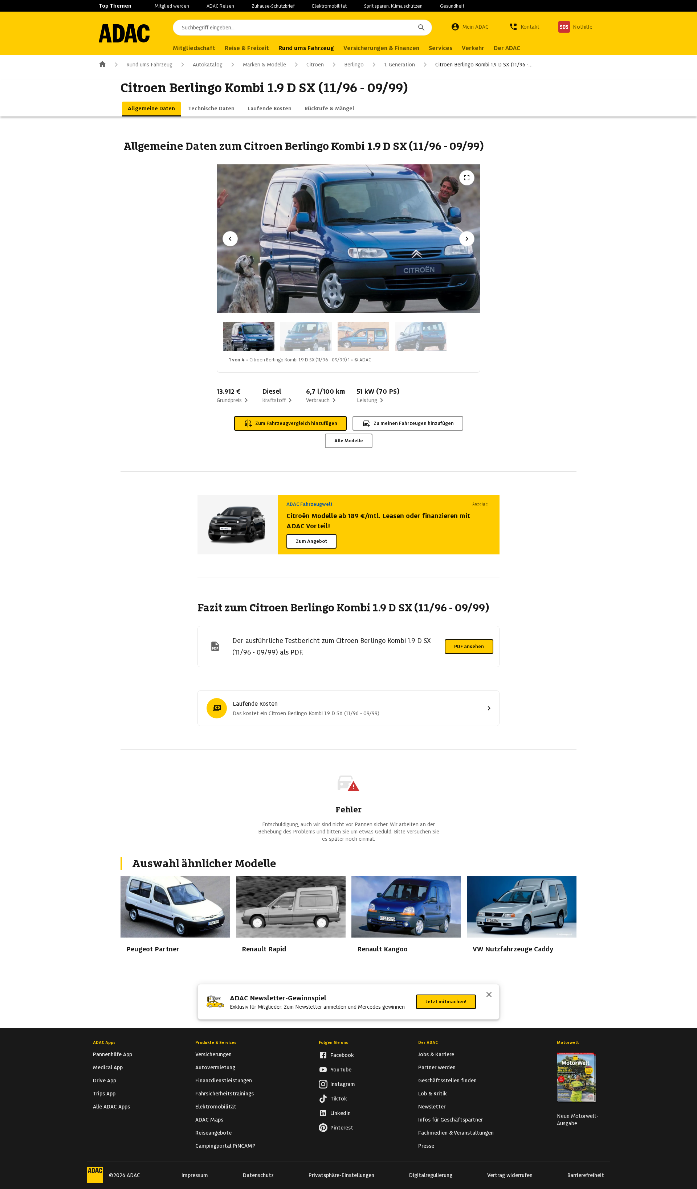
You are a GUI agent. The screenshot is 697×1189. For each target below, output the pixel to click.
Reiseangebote (213, 1132)
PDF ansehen (469, 646)
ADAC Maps (209, 1119)
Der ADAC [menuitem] (507, 48)
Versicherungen (213, 1054)
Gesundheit (452, 6)
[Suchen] (421, 27)
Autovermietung (215, 1067)
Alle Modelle (348, 441)
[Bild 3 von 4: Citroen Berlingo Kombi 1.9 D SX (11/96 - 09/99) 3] (363, 336)
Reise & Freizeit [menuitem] (247, 48)
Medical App (108, 1067)
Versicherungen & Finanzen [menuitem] (381, 48)
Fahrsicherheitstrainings (224, 1093)
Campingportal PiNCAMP (225, 1146)
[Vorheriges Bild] (230, 238)
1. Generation (399, 64)
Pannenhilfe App (112, 1054)
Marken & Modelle (264, 64)
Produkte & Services (215, 1042)
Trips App (104, 1093)
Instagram (342, 1084)
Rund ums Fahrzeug (149, 64)
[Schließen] (489, 995)
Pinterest (341, 1127)
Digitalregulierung (430, 1175)
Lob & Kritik (432, 1093)
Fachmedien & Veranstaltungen (456, 1132)
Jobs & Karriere (436, 1054)
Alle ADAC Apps (111, 1106)
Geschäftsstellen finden (447, 1080)
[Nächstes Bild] (466, 238)
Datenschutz (258, 1175)
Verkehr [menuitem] (473, 48)
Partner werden (437, 1067)
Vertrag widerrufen (510, 1175)
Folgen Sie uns (333, 1042)
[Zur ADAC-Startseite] (124, 33)
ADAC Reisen (220, 6)
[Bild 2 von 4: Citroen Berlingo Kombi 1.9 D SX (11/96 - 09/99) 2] (306, 336)
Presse (426, 1146)
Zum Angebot (311, 541)
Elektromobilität (329, 6)
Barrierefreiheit (585, 1175)
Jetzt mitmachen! (445, 1002)
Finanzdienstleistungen (223, 1080)
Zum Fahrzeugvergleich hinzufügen (296, 423)
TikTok (338, 1098)
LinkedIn (340, 1113)
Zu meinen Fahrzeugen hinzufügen (414, 423)
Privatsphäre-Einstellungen (341, 1175)
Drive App (104, 1080)
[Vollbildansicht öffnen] (466, 177)
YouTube (340, 1069)
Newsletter (431, 1106)
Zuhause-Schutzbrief (273, 6)
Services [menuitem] (440, 48)
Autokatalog (208, 64)
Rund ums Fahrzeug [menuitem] (306, 48)
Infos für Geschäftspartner (450, 1119)
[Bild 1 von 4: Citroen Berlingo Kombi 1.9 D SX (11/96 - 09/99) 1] (248, 336)
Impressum (195, 1175)
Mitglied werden (172, 6)
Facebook (342, 1055)
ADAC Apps (104, 1042)
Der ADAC (428, 1042)
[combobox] (302, 28)
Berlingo (354, 64)
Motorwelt (568, 1042)
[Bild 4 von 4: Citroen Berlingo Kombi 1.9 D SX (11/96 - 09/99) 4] (421, 336)
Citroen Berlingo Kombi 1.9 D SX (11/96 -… (484, 64)
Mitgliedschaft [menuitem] (194, 48)
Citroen (315, 64)
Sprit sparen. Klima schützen (393, 6)
